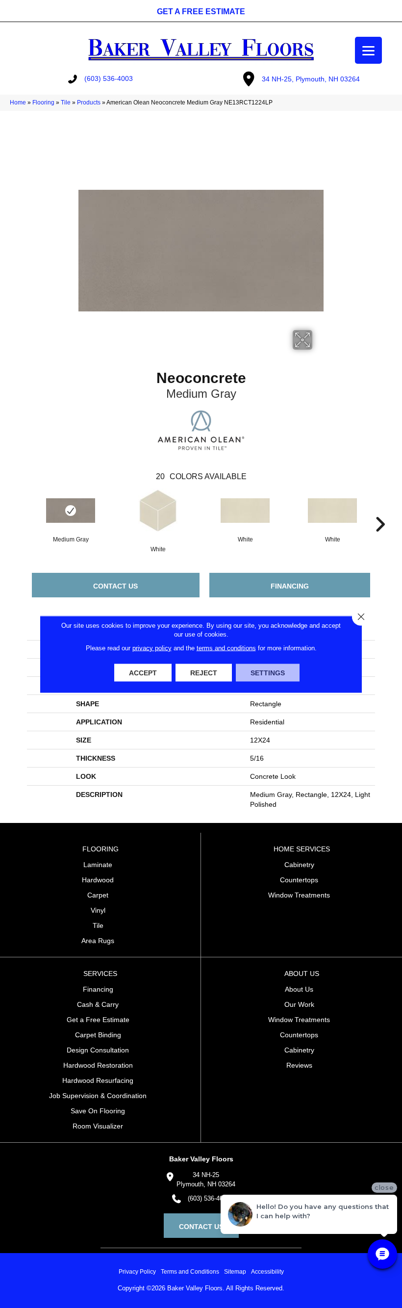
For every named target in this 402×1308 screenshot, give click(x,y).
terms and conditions (226, 647)
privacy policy (152, 647)
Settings (268, 672)
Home (18, 102)
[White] (157, 510)
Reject (203, 672)
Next (380, 509)
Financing (290, 586)
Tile (66, 102)
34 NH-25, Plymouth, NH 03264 (311, 79)
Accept (143, 672)
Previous (22, 509)
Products (88, 102)
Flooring (43, 102)
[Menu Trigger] (368, 50)
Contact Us (115, 586)
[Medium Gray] (70, 510)
